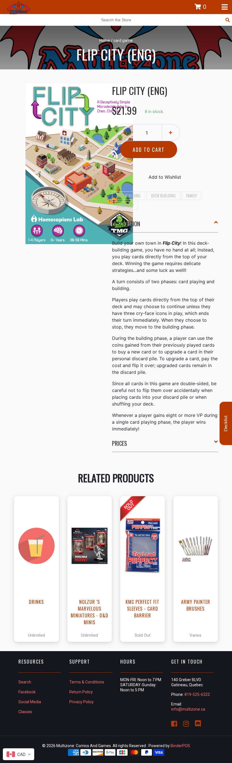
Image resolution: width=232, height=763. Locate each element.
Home (104, 40)
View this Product (39, 569)
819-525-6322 (197, 694)
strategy (125, 205)
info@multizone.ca (188, 709)
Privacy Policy (81, 702)
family (191, 195)
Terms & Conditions (86, 682)
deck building (163, 195)
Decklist (226, 423)
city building (129, 195)
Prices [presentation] (119, 443)
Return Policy (81, 692)
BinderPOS (180, 745)
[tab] (165, 226)
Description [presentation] (126, 223)
